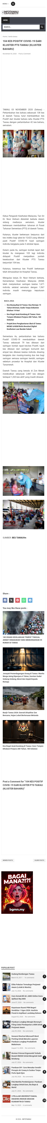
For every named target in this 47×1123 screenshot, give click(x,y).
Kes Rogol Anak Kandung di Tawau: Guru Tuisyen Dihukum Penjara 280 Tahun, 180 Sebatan (24, 317)
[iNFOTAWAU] (11, 12)
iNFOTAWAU (26, 1119)
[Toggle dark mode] (13, 4)
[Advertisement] (23, 81)
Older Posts (39, 860)
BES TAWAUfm (19, 537)
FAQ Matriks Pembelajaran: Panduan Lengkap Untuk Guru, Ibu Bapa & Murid (26, 1084)
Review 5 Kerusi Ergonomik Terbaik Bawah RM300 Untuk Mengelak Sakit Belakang (26, 1056)
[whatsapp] (24, 600)
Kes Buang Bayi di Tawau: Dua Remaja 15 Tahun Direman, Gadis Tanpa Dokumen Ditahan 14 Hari (24, 308)
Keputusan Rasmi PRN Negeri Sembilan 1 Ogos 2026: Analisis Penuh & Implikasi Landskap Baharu (26, 1010)
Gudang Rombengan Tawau (22, 974)
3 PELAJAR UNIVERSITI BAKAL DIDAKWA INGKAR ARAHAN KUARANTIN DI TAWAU (24, 1099)
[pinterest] (17, 600)
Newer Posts (8, 860)
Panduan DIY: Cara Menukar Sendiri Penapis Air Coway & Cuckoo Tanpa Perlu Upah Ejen (26, 1070)
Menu (5, 4)
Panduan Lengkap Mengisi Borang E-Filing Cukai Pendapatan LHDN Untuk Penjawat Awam (26, 1024)
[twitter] (11, 600)
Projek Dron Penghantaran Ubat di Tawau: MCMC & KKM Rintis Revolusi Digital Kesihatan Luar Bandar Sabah (24, 326)
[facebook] (5, 600)
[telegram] (30, 600)
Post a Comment (25, 54)
